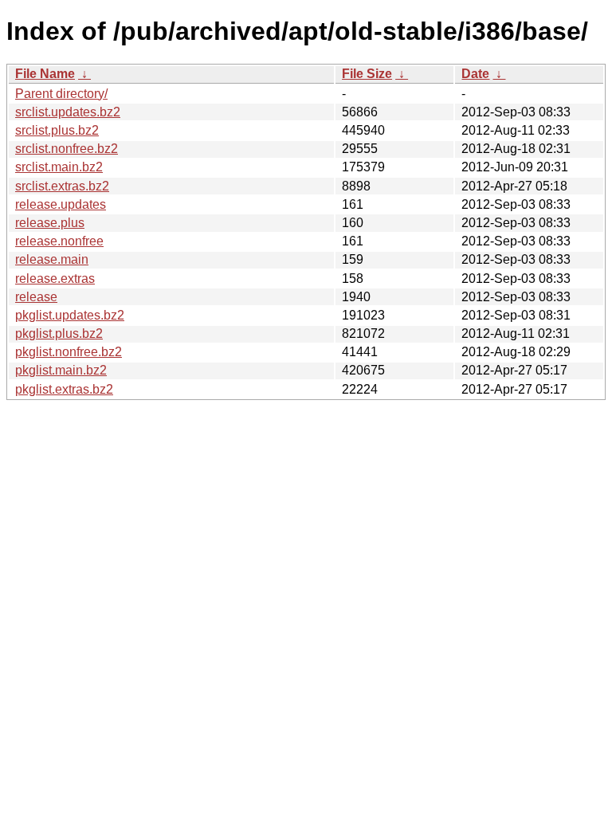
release (36, 297)
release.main (51, 259)
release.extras (55, 278)
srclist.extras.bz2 (62, 186)
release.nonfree (59, 241)
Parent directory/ (61, 93)
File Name (45, 73)
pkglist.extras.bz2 (64, 389)
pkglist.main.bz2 (61, 370)
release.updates (60, 204)
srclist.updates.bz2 (67, 112)
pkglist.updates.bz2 (69, 315)
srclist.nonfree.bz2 (66, 148)
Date (475, 73)
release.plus (49, 223)
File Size (367, 73)
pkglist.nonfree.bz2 (68, 352)
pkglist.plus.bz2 (59, 333)
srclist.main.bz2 (59, 167)
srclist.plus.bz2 (57, 130)
